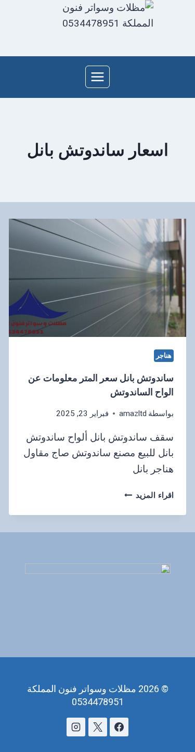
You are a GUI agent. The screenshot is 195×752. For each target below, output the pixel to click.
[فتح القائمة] (97, 76)
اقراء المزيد (149, 495)
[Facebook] (119, 727)
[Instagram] (76, 727)
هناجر (164, 355)
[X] (97, 727)
